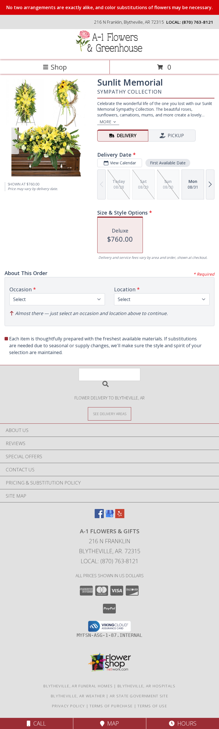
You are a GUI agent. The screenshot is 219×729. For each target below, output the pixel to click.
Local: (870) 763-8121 (109, 561)
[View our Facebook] (99, 516)
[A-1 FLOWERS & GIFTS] (109, 52)
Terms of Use (152, 705)
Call (38, 723)
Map (111, 723)
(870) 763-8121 (197, 22)
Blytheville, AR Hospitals (146, 685)
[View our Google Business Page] (109, 516)
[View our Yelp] (119, 516)
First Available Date (168, 162)
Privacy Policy (68, 705)
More (105, 121)
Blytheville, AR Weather (78, 695)
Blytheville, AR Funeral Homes (78, 685)
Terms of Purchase (111, 705)
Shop (59, 67)
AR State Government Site (139, 695)
